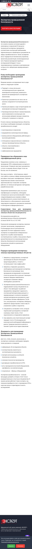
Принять (11, 546)
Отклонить (20, 546)
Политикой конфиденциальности (10, 542)
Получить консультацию (11, 28)
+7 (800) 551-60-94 (6, 1)
